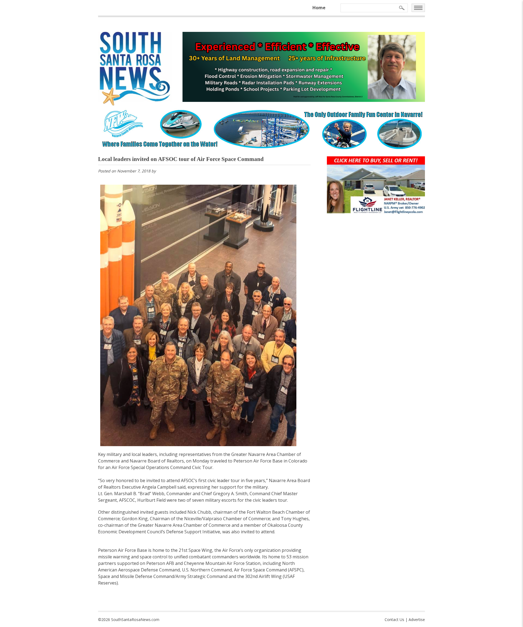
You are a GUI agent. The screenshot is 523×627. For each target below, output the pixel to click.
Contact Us (394, 619)
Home (319, 8)
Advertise (417, 619)
